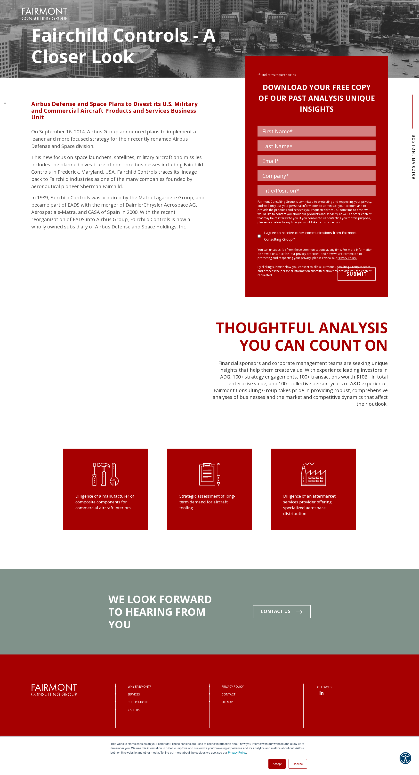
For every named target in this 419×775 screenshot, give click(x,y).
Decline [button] (298, 764)
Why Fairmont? (139, 687)
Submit (356, 274)
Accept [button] (277, 764)
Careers (133, 710)
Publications (138, 702)
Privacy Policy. (347, 258)
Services (134, 694)
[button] (405, 761)
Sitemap (227, 702)
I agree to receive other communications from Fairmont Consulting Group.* (310, 236)
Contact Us (275, 611)
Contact (228, 694)
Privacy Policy (237, 752)
